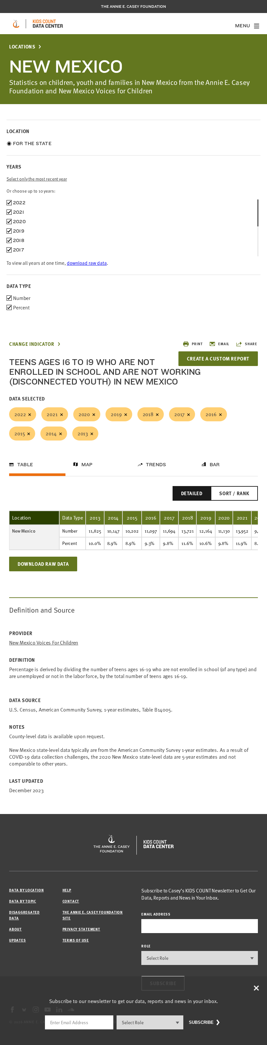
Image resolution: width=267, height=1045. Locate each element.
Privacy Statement (81, 929)
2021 (52, 414)
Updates (17, 940)
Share (251, 343)
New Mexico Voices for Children (43, 642)
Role (146, 945)
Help (67, 890)
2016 (210, 414)
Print (197, 343)
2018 (148, 414)
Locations (22, 46)
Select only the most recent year (37, 178)
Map (87, 465)
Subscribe (201, 1022)
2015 (19, 433)
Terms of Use (76, 940)
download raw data (87, 262)
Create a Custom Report (218, 358)
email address (156, 914)
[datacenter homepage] (48, 23)
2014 (51, 433)
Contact (71, 901)
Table (25, 465)
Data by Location (26, 890)
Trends (156, 465)
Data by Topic (22, 901)
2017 (179, 414)
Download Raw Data (43, 563)
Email (223, 343)
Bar (215, 465)
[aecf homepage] (16, 23)
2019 (116, 414)
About (15, 929)
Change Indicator (31, 344)
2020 (84, 414)
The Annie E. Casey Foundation (133, 6)
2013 (82, 433)
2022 (20, 414)
